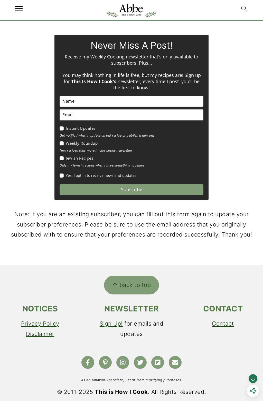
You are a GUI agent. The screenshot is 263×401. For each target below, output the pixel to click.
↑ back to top (131, 285)
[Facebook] (87, 362)
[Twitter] (140, 362)
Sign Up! (111, 323)
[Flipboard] (157, 362)
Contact (223, 323)
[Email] (175, 362)
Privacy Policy (40, 323)
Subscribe (131, 189)
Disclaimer (40, 333)
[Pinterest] (105, 362)
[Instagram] (122, 362)
